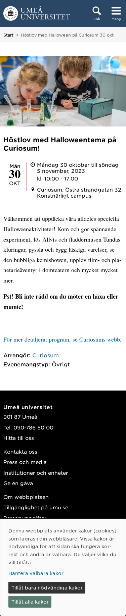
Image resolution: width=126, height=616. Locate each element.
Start (8, 35)
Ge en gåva (18, 483)
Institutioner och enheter (35, 472)
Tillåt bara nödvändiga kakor (47, 587)
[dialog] (63, 567)
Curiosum (45, 355)
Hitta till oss (18, 437)
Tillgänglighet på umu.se (35, 507)
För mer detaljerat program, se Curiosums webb (61, 339)
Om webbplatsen (26, 497)
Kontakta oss (20, 451)
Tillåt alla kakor (30, 602)
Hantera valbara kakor (36, 573)
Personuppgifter (24, 518)
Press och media (25, 462)
